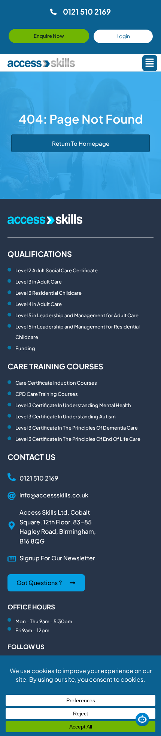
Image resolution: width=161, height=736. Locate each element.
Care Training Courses (55, 366)
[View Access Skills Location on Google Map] (11, 525)
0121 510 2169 (38, 478)
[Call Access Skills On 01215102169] (11, 477)
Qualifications (39, 253)
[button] (148, 63)
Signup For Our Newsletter (57, 558)
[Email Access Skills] (11, 496)
